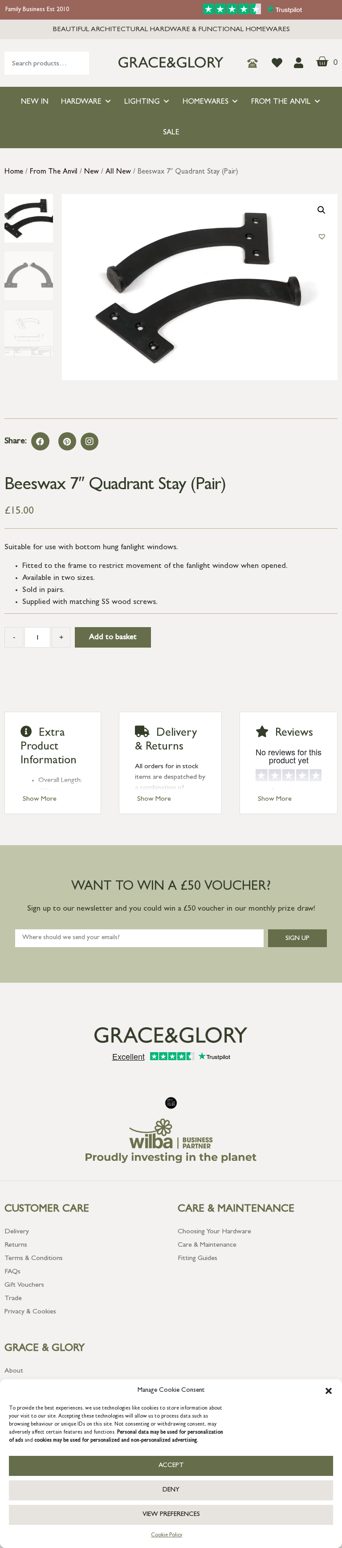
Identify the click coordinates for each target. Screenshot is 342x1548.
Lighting (142, 102)
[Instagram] (89, 441)
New (91, 172)
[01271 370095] (255, 63)
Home (13, 172)
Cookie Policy (166, 1535)
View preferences (171, 1515)
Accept (171, 1466)
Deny (171, 1490)
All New (118, 172)
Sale (171, 133)
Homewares (205, 102)
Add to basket (113, 638)
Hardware (81, 102)
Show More (40, 799)
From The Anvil (281, 102)
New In (35, 102)
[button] (328, 1390)
